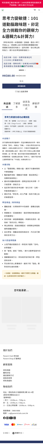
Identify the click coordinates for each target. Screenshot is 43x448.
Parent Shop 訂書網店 (12, 358)
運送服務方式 (8, 375)
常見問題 (6, 370)
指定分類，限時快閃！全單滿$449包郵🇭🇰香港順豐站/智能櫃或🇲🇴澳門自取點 (21, 64)
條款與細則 (7, 380)
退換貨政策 (7, 378)
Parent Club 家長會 (11, 356)
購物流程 (6, 372)
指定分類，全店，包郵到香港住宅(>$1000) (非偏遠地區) (18, 58)
